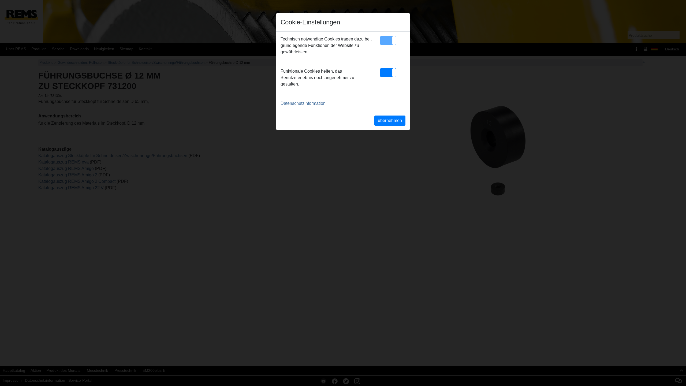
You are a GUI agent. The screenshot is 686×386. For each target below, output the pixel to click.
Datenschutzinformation (303, 103)
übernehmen (390, 120)
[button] (388, 40)
